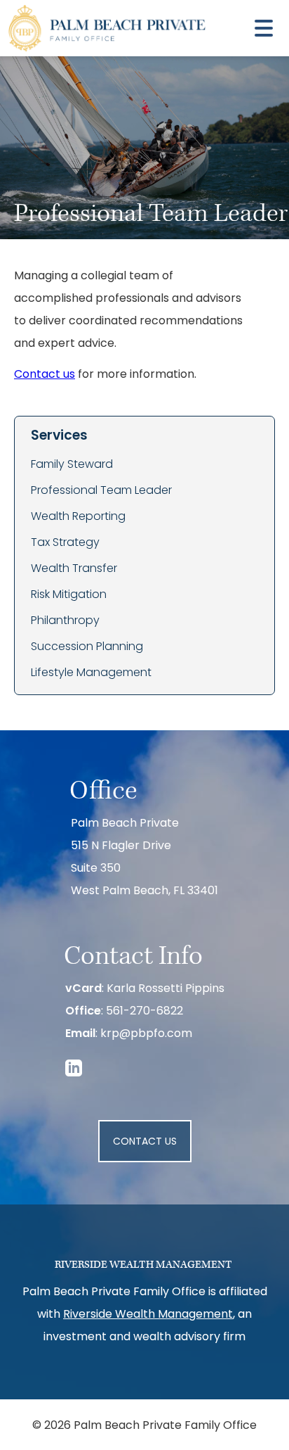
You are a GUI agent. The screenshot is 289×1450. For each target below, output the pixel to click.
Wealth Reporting (78, 517)
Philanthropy (65, 621)
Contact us (44, 375)
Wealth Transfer (74, 569)
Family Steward (72, 465)
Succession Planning (87, 647)
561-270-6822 (144, 1011)
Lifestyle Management (91, 673)
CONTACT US (145, 1142)
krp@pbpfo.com (146, 1034)
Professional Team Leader (101, 491)
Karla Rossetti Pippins (165, 989)
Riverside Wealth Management (148, 1315)
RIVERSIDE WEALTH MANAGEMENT (143, 1264)
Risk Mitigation (69, 595)
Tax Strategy (65, 543)
